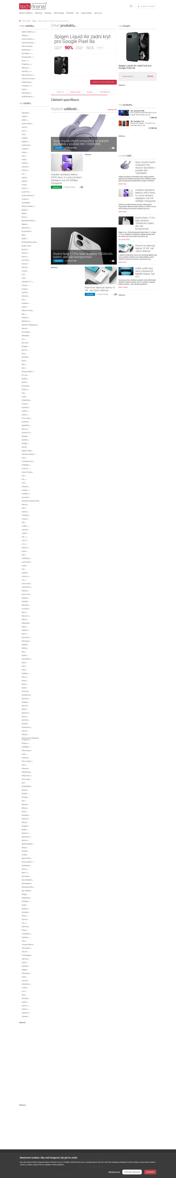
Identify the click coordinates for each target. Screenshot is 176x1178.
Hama (25, 447)
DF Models (26, 332)
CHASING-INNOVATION (31, 501)
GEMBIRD (26, 425)
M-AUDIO (26, 609)
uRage (25, 970)
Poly (24, 765)
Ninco (24, 681)
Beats (24, 213)
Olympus (26, 698)
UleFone (26, 959)
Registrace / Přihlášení (148, 6)
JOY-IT (25, 540)
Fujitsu (25, 415)
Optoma (26, 713)
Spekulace (56, 187)
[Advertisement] (37, 1059)
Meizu (25, 627)
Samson (26, 833)
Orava (25, 716)
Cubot (25, 307)
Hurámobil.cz (127, 76)
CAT (24, 274)
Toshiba (26, 937)
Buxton (25, 249)
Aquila (25, 177)
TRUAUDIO (27, 948)
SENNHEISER (28, 844)
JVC (24, 544)
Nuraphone (26, 695)
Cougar (25, 289)
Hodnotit (100, 48)
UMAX (25, 962)
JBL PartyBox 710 (137, 121)
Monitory (27, 71)
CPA (24, 300)
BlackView (26, 228)
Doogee (25, 346)
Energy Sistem (28, 372)
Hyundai (26, 497)
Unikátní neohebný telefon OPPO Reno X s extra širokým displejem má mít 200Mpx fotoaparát (66, 179)
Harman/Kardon (29, 454)
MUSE (25, 655)
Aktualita (58, 148)
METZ (25, 634)
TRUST (25, 952)
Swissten (26, 912)
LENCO (25, 573)
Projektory (27, 64)
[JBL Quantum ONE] (124, 115)
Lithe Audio (27, 584)
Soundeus (26, 876)
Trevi (24, 941)
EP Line (25, 375)
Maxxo (25, 619)
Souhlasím (150, 1172)
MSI (24, 652)
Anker (25, 152)
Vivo (24, 991)
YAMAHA (26, 1013)
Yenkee (25, 1016)
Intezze (25, 519)
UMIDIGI (25, 966)
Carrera (25, 267)
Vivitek (25, 988)
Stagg (25, 894)
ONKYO (25, 706)
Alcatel (25, 138)
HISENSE (26, 465)
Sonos (25, 869)
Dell (24, 314)
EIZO (24, 361)
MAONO (25, 601)
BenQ (25, 217)
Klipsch (25, 548)
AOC (24, 156)
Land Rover (26, 562)
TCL (24, 923)
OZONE (25, 724)
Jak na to (98, 13)
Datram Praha (28, 310)
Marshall (26, 605)
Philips (25, 743)
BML (24, 235)
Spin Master (27, 891)
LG (24, 580)
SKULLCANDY (28, 862)
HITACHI (26, 469)
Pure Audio (26, 779)
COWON (25, 296)
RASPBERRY (27, 786)
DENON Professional (30, 325)
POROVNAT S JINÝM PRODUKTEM (103, 82)
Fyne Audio (27, 418)
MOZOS (25, 645)
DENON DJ (26, 321)
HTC (24, 483)
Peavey (25, 734)
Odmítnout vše (114, 1172)
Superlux (26, 909)
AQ (24, 174)
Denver (25, 328)
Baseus (25, 210)
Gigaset (25, 436)
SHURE (25, 851)
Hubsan (26, 490)
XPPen (25, 1009)
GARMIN (26, 422)
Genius (25, 429)
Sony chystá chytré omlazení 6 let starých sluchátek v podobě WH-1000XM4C (81, 142)
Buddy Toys (27, 246)
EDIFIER (25, 357)
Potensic (26, 768)
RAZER (25, 794)
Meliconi (26, 630)
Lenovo (26, 576)
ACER (25, 120)
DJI (24, 339)
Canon (25, 253)
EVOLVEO (26, 386)
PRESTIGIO (27, 776)
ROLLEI (25, 822)
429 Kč (150, 76)
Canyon (26, 264)
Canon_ (25, 257)
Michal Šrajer (72, 148)
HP (24, 479)
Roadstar (26, 815)
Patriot (25, 731)
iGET (24, 508)
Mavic (25, 612)
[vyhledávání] (131, 6)
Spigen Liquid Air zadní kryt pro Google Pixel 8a (53, 21)
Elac (24, 364)
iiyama (25, 512)
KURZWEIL (26, 558)
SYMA (25, 916)
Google (25, 443)
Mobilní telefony (26, 13)
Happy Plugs (27, 451)
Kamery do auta (29, 79)
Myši (25, 89)
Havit (24, 458)
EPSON (25, 379)
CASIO (25, 271)
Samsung (27, 837)
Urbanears (26, 973)
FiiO (24, 393)
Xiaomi (26, 1006)
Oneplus (25, 702)
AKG (24, 134)
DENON (25, 318)
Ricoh (24, 812)
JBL (24, 537)
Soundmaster (27, 880)
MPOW (25, 648)
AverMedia (26, 203)
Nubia (25, 688)
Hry (77, 13)
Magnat (26, 598)
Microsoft (26, 637)
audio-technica (28, 195)
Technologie (59, 13)
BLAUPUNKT (27, 231)
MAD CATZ (26, 594)
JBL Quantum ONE (137, 111)
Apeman (25, 167)
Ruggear (25, 826)
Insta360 (26, 515)
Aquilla (25, 181)
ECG (24, 354)
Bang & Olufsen (28, 206)
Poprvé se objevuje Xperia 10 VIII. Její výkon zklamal (100, 289)
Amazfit (26, 149)
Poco (25, 754)
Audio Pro (26, 192)
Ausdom (25, 199)
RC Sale (25, 797)
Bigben (25, 224)
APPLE (25, 170)
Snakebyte (26, 865)
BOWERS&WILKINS (29, 242)
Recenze (38, 13)
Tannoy (25, 919)
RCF (24, 801)
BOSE (25, 239)
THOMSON (27, 934)
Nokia (25, 684)
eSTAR (25, 382)
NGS (24, 670)
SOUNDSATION (28, 887)
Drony (25, 61)
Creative (26, 303)
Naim (24, 663)
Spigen (34, 21)
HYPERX (26, 494)
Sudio (24, 905)
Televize (26, 68)
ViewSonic (26, 984)
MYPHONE (27, 659)
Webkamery (27, 82)
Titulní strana (26, 21)
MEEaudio (26, 623)
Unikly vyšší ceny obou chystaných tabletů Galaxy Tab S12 (145, 272)
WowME (25, 998)
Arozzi (25, 185)
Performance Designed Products (30, 739)
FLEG (24, 397)
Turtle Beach (27, 955)
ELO (24, 368)
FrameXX (26, 407)
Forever (25, 404)
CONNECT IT (27, 282)
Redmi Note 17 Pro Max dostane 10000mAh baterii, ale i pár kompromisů (83, 255)
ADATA (25, 127)
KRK (24, 555)
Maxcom (26, 616)
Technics (26, 927)
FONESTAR (26, 400)
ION (24, 522)
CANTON (26, 260)
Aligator (26, 142)
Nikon (25, 677)
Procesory (27, 86)
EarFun (25, 350)
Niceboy (25, 673)
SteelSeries (26, 898)
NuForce (25, 691)
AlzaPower (26, 145)
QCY (24, 783)
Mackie (25, 591)
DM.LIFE (25, 343)
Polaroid (25, 758)
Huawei (25, 486)
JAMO (25, 533)
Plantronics (27, 750)
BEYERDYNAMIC (29, 221)
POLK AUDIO (27, 761)
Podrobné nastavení (132, 1172)
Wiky (24, 995)
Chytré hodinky (28, 39)
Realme (25, 804)
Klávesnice (27, 93)
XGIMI (25, 1002)
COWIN (25, 292)
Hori (24, 476)
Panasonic (27, 727)
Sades (25, 830)
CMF (24, 278)
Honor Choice (27, 472)
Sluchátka (27, 53)
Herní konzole (27, 46)
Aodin (24, 160)
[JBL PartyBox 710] (124, 125)
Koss (25, 551)
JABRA (25, 526)
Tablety (25, 35)
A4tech (25, 116)
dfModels (26, 336)
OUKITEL (26, 720)
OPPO (25, 709)
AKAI (25, 131)
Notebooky (27, 50)
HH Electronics (28, 461)
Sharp (25, 847)
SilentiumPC (27, 858)
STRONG (26, 901)
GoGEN (25, 440)
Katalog (48, 13)
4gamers (26, 113)
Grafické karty (28, 96)
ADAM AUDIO (28, 124)
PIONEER (26, 747)
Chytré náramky (29, 43)
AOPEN (25, 163)
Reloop (25, 808)
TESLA (25, 930)
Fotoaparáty (28, 57)
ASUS (25, 188)
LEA (24, 569)
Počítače (70, 13)
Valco (24, 977)
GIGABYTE (27, 433)
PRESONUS (26, 772)
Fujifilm (25, 411)
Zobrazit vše (112, 109)
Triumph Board (28, 945)
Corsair (25, 285)
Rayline (25, 790)
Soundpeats (27, 883)
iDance (25, 504)
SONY (25, 873)
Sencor (25, 840)
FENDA (25, 389)
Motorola (26, 641)
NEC (24, 666)
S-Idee (25, 855)
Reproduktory (28, 75)
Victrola (25, 980)
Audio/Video (86, 13)
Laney (25, 566)
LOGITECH (27, 587)
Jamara (25, 530)
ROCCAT (25, 819)
